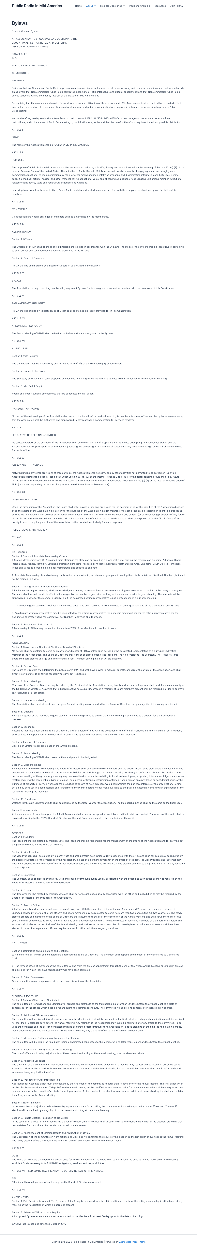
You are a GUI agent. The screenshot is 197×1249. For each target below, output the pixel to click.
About (89, 5)
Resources (160, 5)
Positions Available (139, 5)
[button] (94, 6)
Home (78, 5)
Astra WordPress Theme (132, 1241)
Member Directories (111, 5)
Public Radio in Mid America (37, 5)
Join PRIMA (176, 5)
